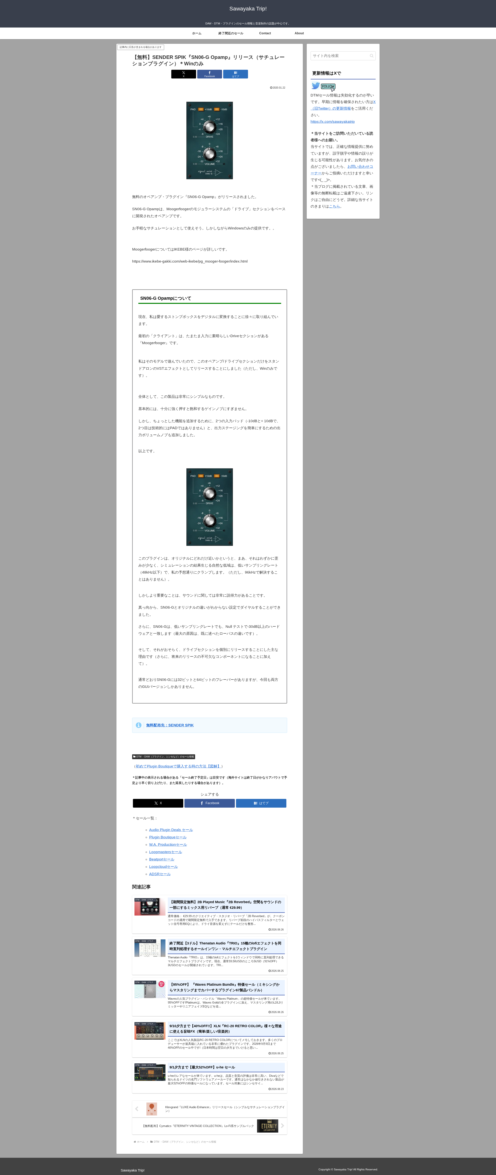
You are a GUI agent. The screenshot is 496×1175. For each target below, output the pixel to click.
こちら (334, 206)
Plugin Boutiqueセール (168, 837)
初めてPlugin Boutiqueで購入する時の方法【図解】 (178, 766)
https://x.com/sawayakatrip (333, 122)
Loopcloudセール (163, 867)
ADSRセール (160, 874)
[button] (371, 55)
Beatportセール (161, 859)
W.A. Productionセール (168, 844)
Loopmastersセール (165, 852)
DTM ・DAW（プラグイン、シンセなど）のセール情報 (165, 756)
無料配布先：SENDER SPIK (170, 725)
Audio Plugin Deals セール (171, 830)
